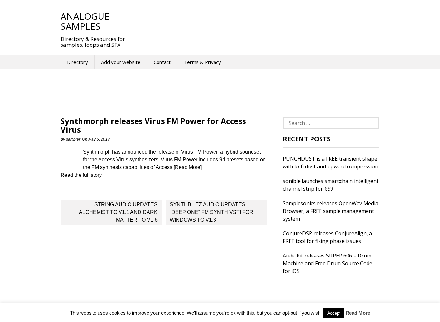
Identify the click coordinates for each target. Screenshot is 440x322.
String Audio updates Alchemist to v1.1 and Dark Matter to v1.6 (118, 212)
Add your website (120, 62)
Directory (77, 62)
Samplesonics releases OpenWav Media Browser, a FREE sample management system (330, 211)
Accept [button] (333, 313)
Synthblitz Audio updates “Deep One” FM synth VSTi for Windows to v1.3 (211, 212)
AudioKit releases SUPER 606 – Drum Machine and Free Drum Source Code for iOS (327, 263)
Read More (358, 313)
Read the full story (81, 175)
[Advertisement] (252, 20)
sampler (73, 139)
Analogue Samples (85, 21)
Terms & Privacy (202, 62)
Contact (162, 62)
